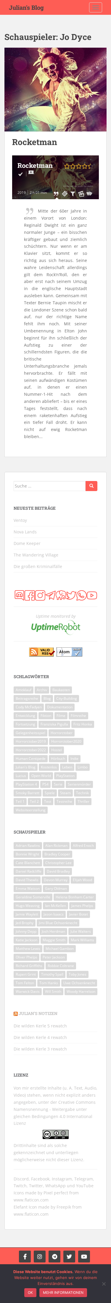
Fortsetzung (25, 724)
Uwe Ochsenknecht (79, 982)
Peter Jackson (54, 957)
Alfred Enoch (83, 845)
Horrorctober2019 (31, 741)
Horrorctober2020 (66, 741)
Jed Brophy (24, 922)
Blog (47, 698)
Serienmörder (79, 784)
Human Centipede (31, 758)
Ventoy (20, 520)
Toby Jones (77, 974)
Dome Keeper (27, 543)
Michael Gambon (60, 948)
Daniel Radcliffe (28, 871)
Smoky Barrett (27, 792)
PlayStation (65, 775)
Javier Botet (78, 914)
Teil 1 (20, 801)
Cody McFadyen (29, 707)
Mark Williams (82, 939)
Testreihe (64, 801)
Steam (65, 792)
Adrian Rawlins (28, 845)
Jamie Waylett (27, 914)
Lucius (21, 775)
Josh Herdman (53, 931)
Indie (74, 758)
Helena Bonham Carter (75, 897)
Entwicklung (25, 715)
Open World (41, 775)
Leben (67, 767)
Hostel (56, 749)
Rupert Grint (26, 974)
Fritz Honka (82, 724)
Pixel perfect (56, 1193)
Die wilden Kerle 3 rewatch (40, 1049)
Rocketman (34, 141)
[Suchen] (91, 486)
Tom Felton (25, 982)
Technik (82, 792)
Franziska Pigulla (54, 724)
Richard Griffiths (29, 965)
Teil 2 (34, 801)
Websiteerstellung (31, 810)
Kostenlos (49, 767)
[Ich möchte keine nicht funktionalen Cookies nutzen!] (104, 1284)
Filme (61, 715)
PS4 (45, 784)
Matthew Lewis (28, 948)
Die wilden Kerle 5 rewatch (40, 1026)
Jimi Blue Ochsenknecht (58, 922)
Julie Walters (80, 931)
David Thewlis (27, 879)
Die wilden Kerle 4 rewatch (40, 1037)
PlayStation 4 (26, 784)
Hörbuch (58, 758)
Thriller (83, 801)
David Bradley (58, 871)
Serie (58, 784)
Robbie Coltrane (61, 965)
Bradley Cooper (57, 854)
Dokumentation (60, 707)
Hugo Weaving (28, 905)
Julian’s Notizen (38, 1013)
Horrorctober (62, 732)
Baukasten (61, 689)
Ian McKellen (55, 905)
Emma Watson (28, 888)
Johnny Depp (26, 931)
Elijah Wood (82, 879)
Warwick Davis (28, 991)
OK (30, 1292)
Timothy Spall (52, 974)
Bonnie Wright (27, 854)
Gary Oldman (56, 888)
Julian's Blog (26, 7)
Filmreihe (78, 715)
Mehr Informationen (63, 1292)
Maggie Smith (54, 939)
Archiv (42, 689)
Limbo (83, 767)
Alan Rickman (56, 845)
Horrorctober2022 (31, 749)
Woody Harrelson (81, 991)
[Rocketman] (55, 89)
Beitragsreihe (27, 698)
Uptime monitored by (55, 616)
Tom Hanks (48, 982)
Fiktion (46, 715)
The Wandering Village (36, 555)
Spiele (50, 792)
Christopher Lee (58, 862)
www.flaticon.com (31, 1200)
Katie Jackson (26, 939)
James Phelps (82, 905)
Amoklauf (23, 689)
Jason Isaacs (54, 914)
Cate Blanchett (28, 862)
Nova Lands (25, 532)
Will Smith (53, 991)
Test (47, 801)
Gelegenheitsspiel (30, 732)
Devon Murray (55, 879)
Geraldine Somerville (33, 897)
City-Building (66, 698)
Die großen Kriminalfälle (38, 566)
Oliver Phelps (26, 957)
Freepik (64, 1207)
